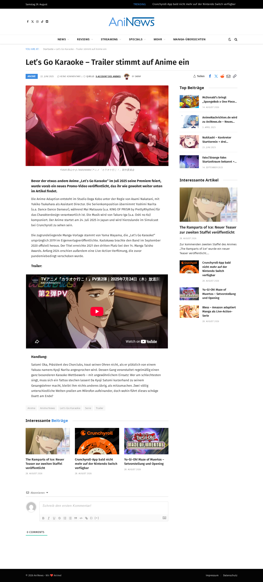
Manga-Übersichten (189, 39)
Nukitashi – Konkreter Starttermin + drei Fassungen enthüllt (216, 140)
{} (91, 517)
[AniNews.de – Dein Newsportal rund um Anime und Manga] (131, 22)
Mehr (158, 39)
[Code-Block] (81, 518)
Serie (88, 408)
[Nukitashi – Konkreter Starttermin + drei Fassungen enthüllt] (189, 141)
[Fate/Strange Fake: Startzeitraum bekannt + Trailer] (189, 161)
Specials (136, 39)
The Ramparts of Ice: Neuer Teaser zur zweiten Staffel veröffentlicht (45, 464)
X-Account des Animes (108, 76)
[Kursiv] (48, 518)
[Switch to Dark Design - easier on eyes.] (229, 39)
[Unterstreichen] (54, 518)
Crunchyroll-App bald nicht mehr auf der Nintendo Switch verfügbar (193, 4)
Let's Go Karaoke (70, 408)
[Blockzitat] (75, 518)
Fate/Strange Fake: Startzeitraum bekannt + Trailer (218, 160)
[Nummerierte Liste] (65, 518)
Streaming (109, 39)
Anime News (47, 408)
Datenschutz (230, 575)
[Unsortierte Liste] (70, 518)
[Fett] (43, 518)
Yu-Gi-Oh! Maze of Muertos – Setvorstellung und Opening (144, 462)
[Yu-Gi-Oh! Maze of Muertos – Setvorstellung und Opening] (146, 441)
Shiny (138, 76)
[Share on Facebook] (210, 76)
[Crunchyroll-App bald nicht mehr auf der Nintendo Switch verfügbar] (97, 441)
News (62, 39)
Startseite (48, 49)
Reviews (83, 39)
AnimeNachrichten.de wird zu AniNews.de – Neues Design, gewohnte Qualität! (219, 120)
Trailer (99, 408)
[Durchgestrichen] (59, 518)
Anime (32, 76)
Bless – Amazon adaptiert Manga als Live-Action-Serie (219, 311)
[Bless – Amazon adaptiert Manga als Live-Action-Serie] (189, 311)
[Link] (86, 518)
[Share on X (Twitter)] (216, 76)
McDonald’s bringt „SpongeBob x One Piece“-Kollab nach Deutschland (219, 100)
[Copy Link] (234, 76)
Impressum (212, 575)
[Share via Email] (228, 76)
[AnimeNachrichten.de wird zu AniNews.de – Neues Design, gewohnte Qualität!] (189, 121)
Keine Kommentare (70, 76)
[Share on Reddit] (222, 76)
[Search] (235, 39)
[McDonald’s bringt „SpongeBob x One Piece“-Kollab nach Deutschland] (189, 101)
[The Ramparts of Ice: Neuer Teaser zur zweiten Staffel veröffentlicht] (48, 441)
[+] (97, 517)
